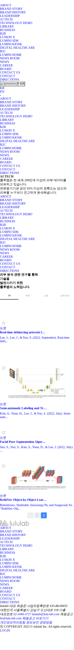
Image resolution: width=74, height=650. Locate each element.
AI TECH (6, 19)
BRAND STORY (11, 8)
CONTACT (7, 76)
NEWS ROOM (10, 58)
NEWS (4, 61)
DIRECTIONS (9, 79)
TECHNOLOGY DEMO (16, 23)
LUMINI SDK (9, 40)
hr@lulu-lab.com (11, 618)
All (9, 295)
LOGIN (5, 630)
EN (2, 91)
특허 (28, 295)
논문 (46, 295)
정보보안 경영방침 (39, 622)
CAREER (6, 65)
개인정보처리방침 (12, 622)
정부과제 (64, 295)
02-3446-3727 (22, 614)
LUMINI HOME (11, 54)
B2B (3, 33)
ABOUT (5, 5)
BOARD (5, 69)
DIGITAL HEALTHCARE (17, 47)
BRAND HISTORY (13, 12)
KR (22, 83)
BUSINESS (7, 30)
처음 (30, 515)
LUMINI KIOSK (11, 44)
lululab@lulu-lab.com (45, 614)
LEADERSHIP (10, 15)
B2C (3, 51)
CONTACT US (10, 72)
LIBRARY (7, 26)
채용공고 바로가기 (35, 618)
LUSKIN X (7, 37)
